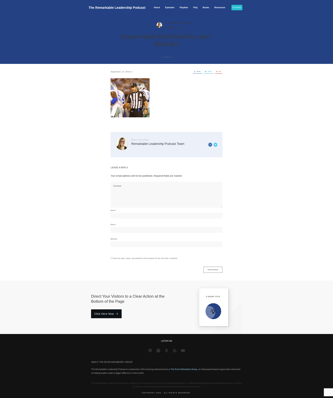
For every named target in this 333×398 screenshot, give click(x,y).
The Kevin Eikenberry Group (184, 369)
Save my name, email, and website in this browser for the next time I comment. (145, 258)
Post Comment (213, 270)
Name (114, 210)
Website (114, 239)
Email (114, 225)
